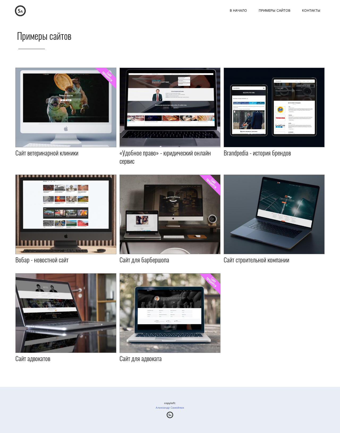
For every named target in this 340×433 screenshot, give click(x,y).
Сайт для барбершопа (144, 259)
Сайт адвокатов (32, 358)
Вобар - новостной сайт (42, 259)
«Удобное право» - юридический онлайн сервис (165, 157)
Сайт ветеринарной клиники (46, 152)
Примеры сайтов (274, 10)
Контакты (311, 10)
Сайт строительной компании (256, 259)
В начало (238, 10)
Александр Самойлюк (170, 407)
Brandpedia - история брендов (257, 152)
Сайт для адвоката (141, 358)
